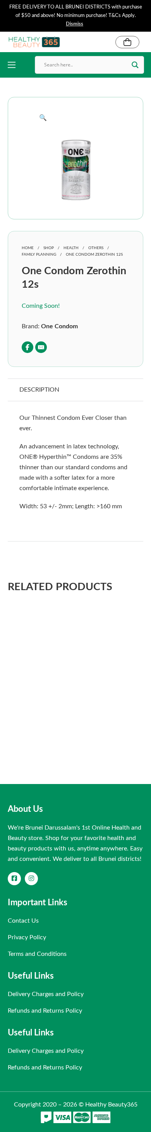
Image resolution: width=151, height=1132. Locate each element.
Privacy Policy (27, 937)
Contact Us (23, 921)
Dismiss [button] (74, 24)
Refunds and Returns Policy (45, 1011)
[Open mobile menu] (11, 65)
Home (28, 248)
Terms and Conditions (37, 954)
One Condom (59, 326)
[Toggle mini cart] (127, 42)
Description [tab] (39, 390)
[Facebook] (27, 347)
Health (71, 248)
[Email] (41, 347)
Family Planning (39, 254)
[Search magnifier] (135, 64)
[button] (75, 118)
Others (95, 248)
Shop (48, 248)
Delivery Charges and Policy (46, 994)
